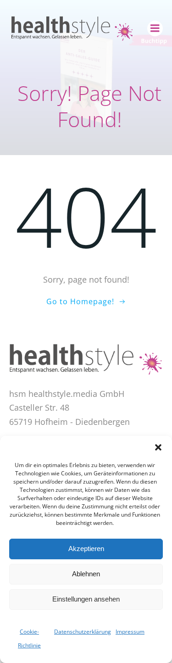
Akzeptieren (86, 548)
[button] (158, 447)
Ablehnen (86, 574)
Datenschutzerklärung (82, 631)
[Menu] (155, 28)
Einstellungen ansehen (86, 599)
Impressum (130, 631)
